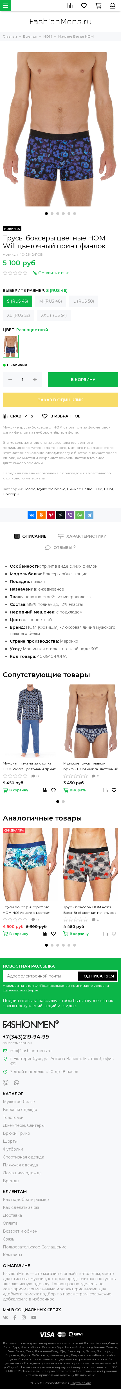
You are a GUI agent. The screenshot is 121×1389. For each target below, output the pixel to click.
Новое (29, 489)
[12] (11, 346)
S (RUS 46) (17, 301)
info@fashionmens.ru (30, 1050)
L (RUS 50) (83, 301)
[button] (46, 213)
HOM (108, 489)
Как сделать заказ (21, 1207)
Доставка (12, 1215)
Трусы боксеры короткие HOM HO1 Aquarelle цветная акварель (26, 910)
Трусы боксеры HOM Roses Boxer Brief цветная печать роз (89, 910)
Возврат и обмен (20, 1231)
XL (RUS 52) (18, 315)
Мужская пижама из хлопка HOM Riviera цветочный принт (29, 766)
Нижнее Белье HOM (84, 489)
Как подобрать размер (26, 1199)
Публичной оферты (21, 990)
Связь (8, 1239)
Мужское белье (51, 489)
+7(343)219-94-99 (26, 1037)
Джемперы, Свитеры (23, 1125)
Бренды (11, 1180)
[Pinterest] (51, 515)
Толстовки (13, 1117)
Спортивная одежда (23, 1157)
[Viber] (70, 515)
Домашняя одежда (22, 1172)
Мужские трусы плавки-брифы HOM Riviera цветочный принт (90, 766)
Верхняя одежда (20, 1109)
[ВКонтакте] (32, 515)
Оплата (10, 1223)
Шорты (10, 1141)
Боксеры (11, 494)
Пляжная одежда (20, 1165)
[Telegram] (89, 515)
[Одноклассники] (41, 515)
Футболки (13, 1149)
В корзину (83, 379)
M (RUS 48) (50, 301)
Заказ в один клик (60, 399)
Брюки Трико (16, 1133)
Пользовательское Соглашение (35, 1247)
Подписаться (97, 976)
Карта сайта (81, 1383)
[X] (60, 515)
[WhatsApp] (79, 515)
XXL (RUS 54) (54, 315)
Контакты (12, 1254)
